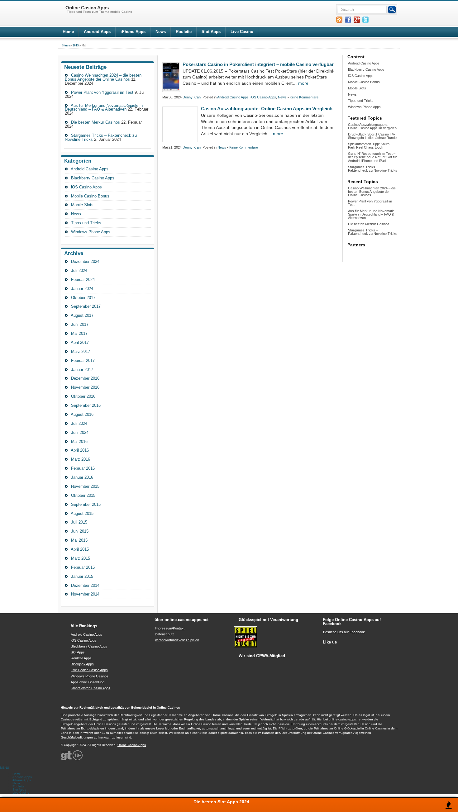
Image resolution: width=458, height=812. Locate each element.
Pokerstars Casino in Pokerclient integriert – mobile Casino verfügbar (258, 64)
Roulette (184, 31)
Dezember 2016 (85, 378)
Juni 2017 (79, 324)
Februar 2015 (83, 567)
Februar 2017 (83, 360)
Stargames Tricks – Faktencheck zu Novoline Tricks (372, 168)
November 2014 (85, 594)
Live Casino (242, 31)
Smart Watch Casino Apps (90, 688)
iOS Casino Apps (86, 187)
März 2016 (80, 459)
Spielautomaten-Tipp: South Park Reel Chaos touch (368, 145)
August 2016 (82, 414)
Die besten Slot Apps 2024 (221, 801)
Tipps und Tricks (86, 223)
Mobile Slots (82, 204)
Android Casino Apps (89, 169)
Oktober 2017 (83, 297)
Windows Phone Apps (90, 232)
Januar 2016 (82, 477)
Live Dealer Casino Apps (89, 670)
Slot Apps (211, 31)
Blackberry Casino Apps (92, 178)
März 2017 (80, 351)
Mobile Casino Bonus (90, 196)
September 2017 (86, 306)
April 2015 (80, 549)
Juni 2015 (79, 531)
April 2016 (80, 450)
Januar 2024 (82, 288)
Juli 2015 (79, 522)
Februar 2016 (83, 468)
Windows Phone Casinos (89, 676)
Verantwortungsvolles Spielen (177, 640)
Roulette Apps (81, 658)
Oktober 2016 (83, 396)
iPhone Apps (133, 31)
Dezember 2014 (85, 585)
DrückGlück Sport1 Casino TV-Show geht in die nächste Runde (372, 136)
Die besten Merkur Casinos (95, 122)
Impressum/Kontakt (169, 628)
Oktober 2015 (83, 495)
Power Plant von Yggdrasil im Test (102, 92)
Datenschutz (164, 634)
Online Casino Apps (131, 745)
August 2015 (82, 513)
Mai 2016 (79, 441)
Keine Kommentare (304, 97)
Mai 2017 (79, 333)
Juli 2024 (79, 270)
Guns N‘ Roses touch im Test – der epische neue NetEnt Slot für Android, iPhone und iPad (372, 157)
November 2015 (85, 486)
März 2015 (80, 558)
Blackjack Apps (82, 664)
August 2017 (82, 315)
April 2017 (80, 342)
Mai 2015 (79, 540)
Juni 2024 (79, 432)
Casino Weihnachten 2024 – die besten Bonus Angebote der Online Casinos (103, 77)
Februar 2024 (83, 279)
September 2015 (86, 504)
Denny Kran (192, 97)
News (160, 31)
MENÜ (4, 767)
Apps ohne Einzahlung (87, 682)
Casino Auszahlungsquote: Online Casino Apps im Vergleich (266, 108)
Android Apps (97, 31)
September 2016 (86, 405)
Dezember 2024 (85, 261)
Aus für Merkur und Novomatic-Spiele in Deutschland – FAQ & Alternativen (104, 107)
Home (68, 31)
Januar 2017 (82, 369)
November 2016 (85, 387)
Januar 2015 (82, 576)
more (303, 83)
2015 (76, 45)
